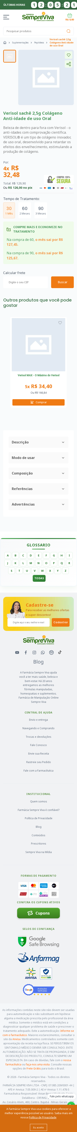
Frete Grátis (34, 1068)
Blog (38, 827)
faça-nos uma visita (38, 1064)
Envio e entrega (38, 720)
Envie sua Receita (38, 753)
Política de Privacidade (38, 818)
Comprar (41, 402)
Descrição (20, 442)
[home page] (4, 42)
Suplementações (20, 42)
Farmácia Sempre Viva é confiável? (38, 810)
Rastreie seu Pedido (38, 762)
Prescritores (38, 843)
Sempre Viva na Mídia (38, 852)
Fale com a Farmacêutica (38, 770)
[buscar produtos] (68, 31)
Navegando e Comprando (38, 728)
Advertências (23, 504)
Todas (39, 578)
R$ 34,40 (38, 386)
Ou (39, 392)
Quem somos (38, 801)
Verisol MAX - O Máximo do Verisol (38, 375)
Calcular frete (14, 272)
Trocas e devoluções (38, 737)
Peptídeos (39, 42)
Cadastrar (60, 622)
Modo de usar (23, 457)
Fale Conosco (38, 745)
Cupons (43, 913)
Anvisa (16, 1039)
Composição (22, 473)
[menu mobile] (7, 17)
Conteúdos (38, 835)
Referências (22, 488)
